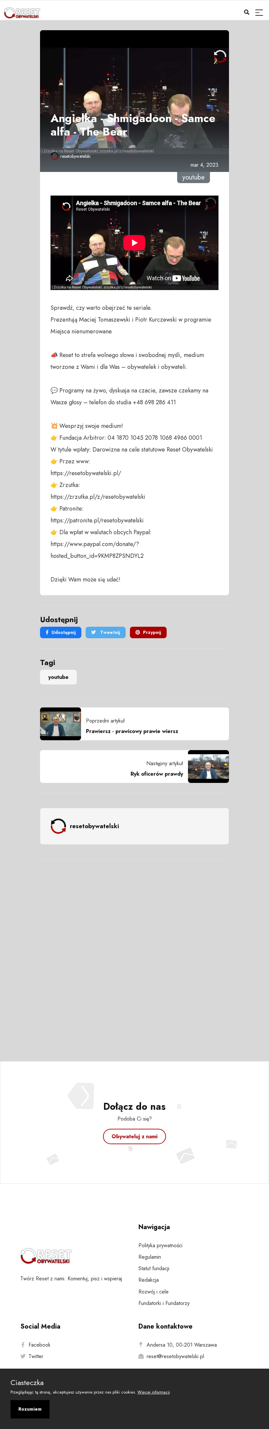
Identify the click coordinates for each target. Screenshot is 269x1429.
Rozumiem (30, 1409)
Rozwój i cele (153, 1291)
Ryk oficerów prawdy (157, 774)
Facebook (40, 1345)
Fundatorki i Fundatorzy (164, 1303)
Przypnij (152, 632)
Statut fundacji (153, 1268)
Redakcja (148, 1280)
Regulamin (149, 1257)
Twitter (36, 1356)
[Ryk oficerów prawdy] (206, 766)
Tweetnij (109, 632)
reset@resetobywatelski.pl (175, 1356)
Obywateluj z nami (134, 1136)
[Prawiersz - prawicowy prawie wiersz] (63, 723)
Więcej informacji (153, 1392)
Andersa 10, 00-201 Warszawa (182, 1345)
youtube (58, 677)
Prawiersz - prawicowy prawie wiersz (132, 731)
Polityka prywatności (160, 1245)
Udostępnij (64, 632)
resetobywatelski (75, 156)
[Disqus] (134, 952)
